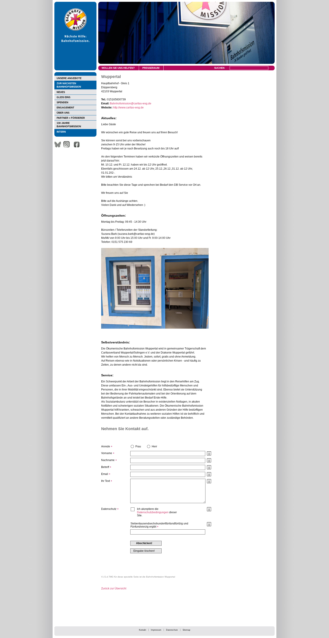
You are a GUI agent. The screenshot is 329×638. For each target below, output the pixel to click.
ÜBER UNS (63, 112)
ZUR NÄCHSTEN (69, 85)
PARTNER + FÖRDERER (71, 117)
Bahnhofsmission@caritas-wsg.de (130, 103)
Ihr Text (105, 481)
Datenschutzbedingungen (153, 512)
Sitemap (186, 630)
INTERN (61, 131)
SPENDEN (62, 102)
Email (104, 474)
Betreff (105, 467)
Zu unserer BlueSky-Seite (58, 144)
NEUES (61, 92)
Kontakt (142, 630)
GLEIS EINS (63, 97)
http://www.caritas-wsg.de (128, 107)
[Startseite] (75, 69)
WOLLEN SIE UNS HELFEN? (118, 68)
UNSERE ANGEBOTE (69, 78)
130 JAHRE (69, 125)
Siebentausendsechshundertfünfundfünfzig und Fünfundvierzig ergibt (159, 525)
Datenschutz (172, 630)
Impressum (156, 630)
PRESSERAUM (150, 68)
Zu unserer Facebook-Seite (77, 144)
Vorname (106, 453)
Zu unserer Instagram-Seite (67, 144)
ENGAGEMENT (65, 107)
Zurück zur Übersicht (113, 588)
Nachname (108, 460)
